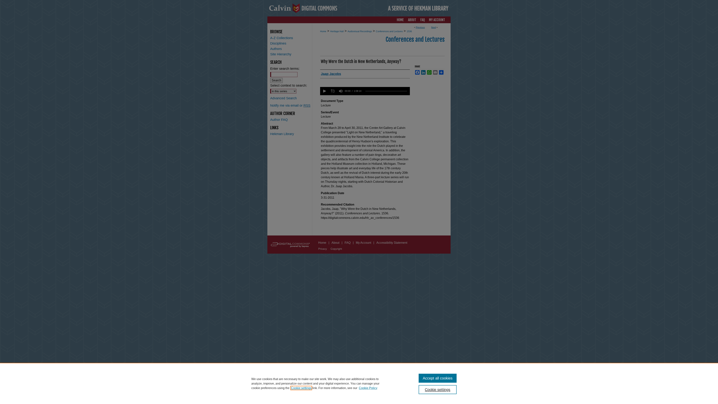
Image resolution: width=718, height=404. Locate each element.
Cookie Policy (368, 388)
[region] (359, 383)
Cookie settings (301, 388)
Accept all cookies (437, 378)
